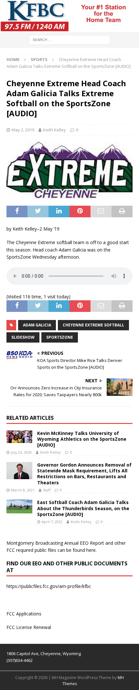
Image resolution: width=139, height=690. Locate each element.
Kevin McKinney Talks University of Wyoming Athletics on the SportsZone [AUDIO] (81, 439)
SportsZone (59, 337)
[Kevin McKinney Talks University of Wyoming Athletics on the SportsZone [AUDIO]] (19, 436)
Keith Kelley (54, 130)
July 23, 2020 (21, 452)
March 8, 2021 (23, 490)
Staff (46, 490)
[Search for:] (69, 39)
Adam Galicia (37, 325)
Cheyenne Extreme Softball (93, 325)
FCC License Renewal (28, 627)
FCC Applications (23, 614)
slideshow (23, 337)
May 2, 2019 (23, 130)
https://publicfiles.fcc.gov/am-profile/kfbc (48, 586)
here (91, 550)
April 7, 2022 (52, 521)
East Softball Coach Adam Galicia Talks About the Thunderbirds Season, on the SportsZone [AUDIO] (83, 508)
